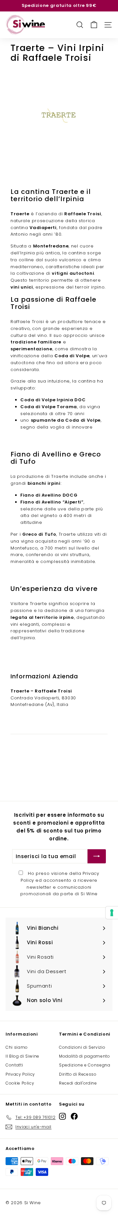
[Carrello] (94, 25)
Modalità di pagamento (84, 1056)
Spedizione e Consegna (84, 1065)
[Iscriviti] (97, 856)
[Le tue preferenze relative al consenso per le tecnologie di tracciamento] (112, 912)
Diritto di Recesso (78, 1074)
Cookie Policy (20, 1083)
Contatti (14, 1065)
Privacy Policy (20, 1074)
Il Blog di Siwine (22, 1056)
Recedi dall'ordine (78, 1083)
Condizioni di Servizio (82, 1047)
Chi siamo (17, 1047)
